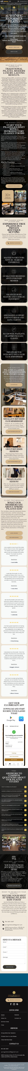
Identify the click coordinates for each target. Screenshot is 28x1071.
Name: (4, 942)
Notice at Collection (14, 1068)
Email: (4, 947)
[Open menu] (25, 8)
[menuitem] (7, 1015)
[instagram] (14, 1004)
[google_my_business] (17, 1004)
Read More (14, 559)
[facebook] (10, 1004)
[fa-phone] (2, 8)
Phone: (4, 952)
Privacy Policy (7, 1067)
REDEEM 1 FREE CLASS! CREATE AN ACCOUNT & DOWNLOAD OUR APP (14, 4)
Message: (5, 957)
